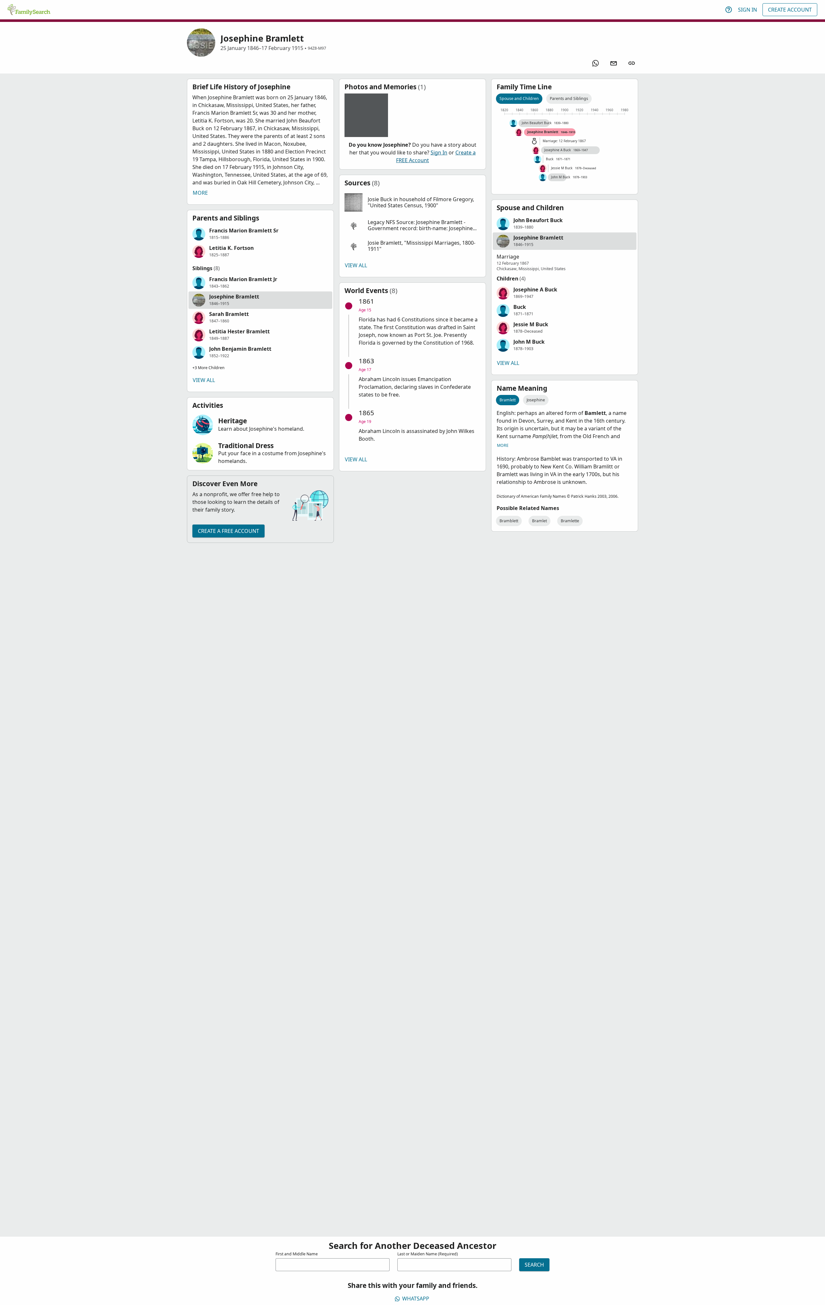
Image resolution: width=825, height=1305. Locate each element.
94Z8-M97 (317, 48)
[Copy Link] (631, 63)
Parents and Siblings (569, 98)
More (200, 192)
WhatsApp (415, 1298)
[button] (260, 234)
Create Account (790, 9)
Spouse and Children (519, 98)
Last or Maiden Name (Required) (427, 1254)
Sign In (747, 9)
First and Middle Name (297, 1254)
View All (204, 380)
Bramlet (539, 521)
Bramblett (509, 521)
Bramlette (570, 521)
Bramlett (508, 400)
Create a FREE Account (228, 531)
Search (534, 1264)
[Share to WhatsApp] (595, 63)
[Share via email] (613, 63)
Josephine (536, 400)
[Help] (728, 9)
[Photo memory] (366, 115)
